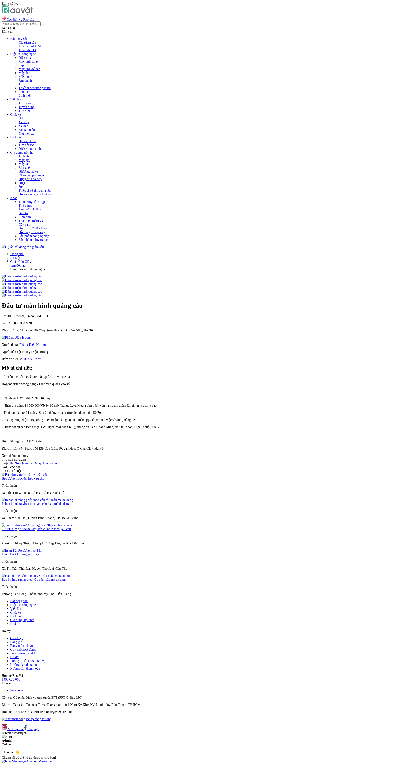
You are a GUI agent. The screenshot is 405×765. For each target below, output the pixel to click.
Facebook (16, 690)
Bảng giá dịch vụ (21, 645)
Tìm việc (24, 111)
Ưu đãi (14, 657)
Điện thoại (25, 57)
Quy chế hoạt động (23, 649)
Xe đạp (23, 126)
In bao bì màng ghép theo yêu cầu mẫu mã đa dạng (36, 503)
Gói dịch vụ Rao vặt (20, 19)
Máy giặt (24, 160)
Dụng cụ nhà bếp (30, 179)
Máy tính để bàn (29, 69)
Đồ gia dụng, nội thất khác (36, 194)
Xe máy (24, 122)
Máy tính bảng (28, 61)
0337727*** (32, 359)
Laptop (23, 65)
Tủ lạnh (24, 156)
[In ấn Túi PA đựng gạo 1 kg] (22, 550)
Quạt (22, 183)
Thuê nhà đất (27, 50)
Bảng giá (16, 642)
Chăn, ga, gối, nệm (31, 175)
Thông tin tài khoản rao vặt (28, 661)
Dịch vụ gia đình (30, 148)
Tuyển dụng (27, 107)
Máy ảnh (24, 73)
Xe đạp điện (27, 129)
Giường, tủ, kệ (28, 171)
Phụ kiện (24, 92)
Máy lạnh (25, 164)
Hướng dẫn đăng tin (23, 664)
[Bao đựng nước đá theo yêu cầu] (25, 474)
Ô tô (21, 118)
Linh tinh (25, 217)
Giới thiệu (16, 638)
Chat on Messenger (39, 761)
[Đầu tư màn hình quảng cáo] (22, 276)
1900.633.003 (11, 679)
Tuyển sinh (26, 103)
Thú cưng (25, 205)
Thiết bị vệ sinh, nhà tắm (35, 190)
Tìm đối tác (26, 145)
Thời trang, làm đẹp (32, 202)
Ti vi (22, 84)
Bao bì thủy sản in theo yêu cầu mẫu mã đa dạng (34, 579)
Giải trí (23, 213)
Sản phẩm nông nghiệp (34, 239)
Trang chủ (17, 254)
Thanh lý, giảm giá (31, 220)
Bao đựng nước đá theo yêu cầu (23, 478)
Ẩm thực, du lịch (30, 209)
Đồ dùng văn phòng (32, 232)
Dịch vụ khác (27, 141)
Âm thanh (25, 80)
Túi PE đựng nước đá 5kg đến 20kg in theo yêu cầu (36, 529)
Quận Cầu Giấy (20, 261)
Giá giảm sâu (27, 42)
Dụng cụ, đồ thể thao (33, 228)
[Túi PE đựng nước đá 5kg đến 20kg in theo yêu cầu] (38, 525)
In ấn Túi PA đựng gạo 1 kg (20, 554)
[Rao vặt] (18, 14)
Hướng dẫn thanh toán (25, 668)
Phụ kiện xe (26, 133)
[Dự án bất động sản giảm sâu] (23, 247)
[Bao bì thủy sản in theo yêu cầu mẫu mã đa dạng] (36, 575)
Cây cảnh (25, 224)
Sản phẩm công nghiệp (34, 236)
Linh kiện (25, 95)
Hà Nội (15, 258)
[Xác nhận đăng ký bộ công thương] (26, 719)
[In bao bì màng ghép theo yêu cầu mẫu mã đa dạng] (37, 500)
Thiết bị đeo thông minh (35, 88)
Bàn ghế (24, 167)
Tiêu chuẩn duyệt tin (23, 653)
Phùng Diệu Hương (32, 344)
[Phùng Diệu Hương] (16, 337)
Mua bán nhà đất (30, 46)
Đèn (21, 186)
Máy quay (25, 76)
